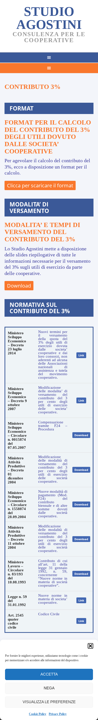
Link (81, 355)
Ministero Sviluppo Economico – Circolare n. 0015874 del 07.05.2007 (17, 435)
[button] (90, 645)
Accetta (49, 674)
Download (19, 285)
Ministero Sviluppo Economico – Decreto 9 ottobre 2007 (17, 399)
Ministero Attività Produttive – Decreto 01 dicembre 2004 (16, 470)
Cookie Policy (37, 714)
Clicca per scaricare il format (40, 185)
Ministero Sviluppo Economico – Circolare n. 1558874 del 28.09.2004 (17, 505)
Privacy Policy (58, 714)
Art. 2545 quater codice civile (16, 621)
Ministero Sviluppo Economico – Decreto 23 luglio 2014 (17, 343)
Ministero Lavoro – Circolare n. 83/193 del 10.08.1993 (17, 572)
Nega (49, 688)
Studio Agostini (49, 18)
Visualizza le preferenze (49, 702)
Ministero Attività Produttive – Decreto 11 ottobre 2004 (16, 537)
